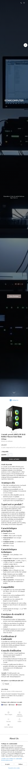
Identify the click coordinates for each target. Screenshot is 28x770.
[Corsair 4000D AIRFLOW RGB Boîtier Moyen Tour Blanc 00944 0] (14, 418)
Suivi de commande (19, 715)
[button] (6, 683)
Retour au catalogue (7, 441)
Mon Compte (8, 714)
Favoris (8, 721)
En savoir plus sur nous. (7, 760)
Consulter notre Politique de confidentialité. (11, 758)
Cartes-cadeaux (8, 727)
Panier (19, 721)
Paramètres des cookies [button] (14, 768)
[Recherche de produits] (25, 45)
